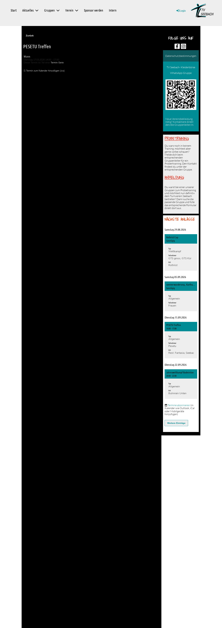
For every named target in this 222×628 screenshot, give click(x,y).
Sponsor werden (93, 10)
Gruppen (49, 10)
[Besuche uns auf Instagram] (183, 47)
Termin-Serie (57, 62)
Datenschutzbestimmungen (180, 55)
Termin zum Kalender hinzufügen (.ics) (45, 70)
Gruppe (187, 169)
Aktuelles (28, 10)
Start (14, 10)
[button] (181, 252)
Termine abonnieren (179, 405)
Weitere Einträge (176, 423)
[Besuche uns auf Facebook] (177, 47)
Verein (69, 10)
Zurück (30, 35)
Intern (113, 10)
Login (183, 10)
